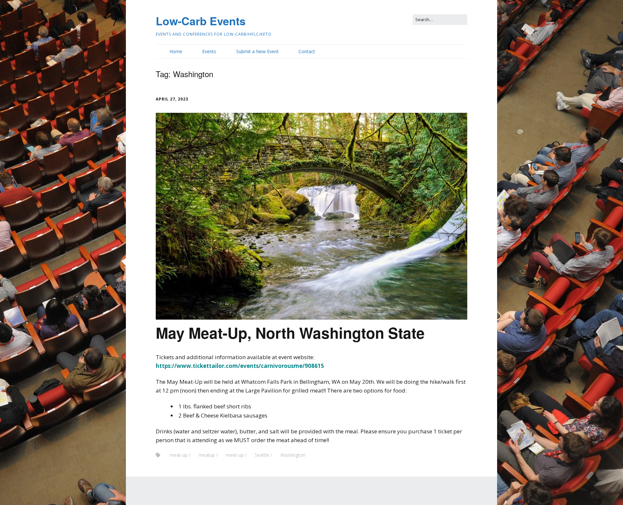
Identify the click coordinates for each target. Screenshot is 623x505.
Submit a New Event (257, 51)
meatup (207, 455)
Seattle (262, 455)
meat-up (179, 455)
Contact (307, 51)
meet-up (235, 455)
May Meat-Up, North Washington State (290, 332)
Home (175, 51)
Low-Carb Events (201, 21)
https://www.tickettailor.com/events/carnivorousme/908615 (240, 366)
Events (209, 51)
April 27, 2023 (172, 99)
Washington (292, 455)
